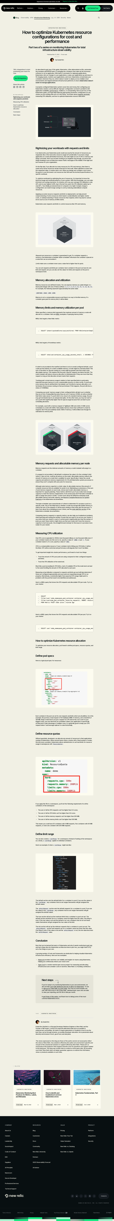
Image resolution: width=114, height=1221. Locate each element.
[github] (85, 1196)
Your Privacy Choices (59, 1212)
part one (48, 69)
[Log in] (83, 8)
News (69, 17)
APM (31, 17)
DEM (58, 17)
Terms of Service (6, 1212)
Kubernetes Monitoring (48, 1013)
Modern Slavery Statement (80, 1212)
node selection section (79, 509)
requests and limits (84, 94)
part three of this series (50, 996)
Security (63, 17)
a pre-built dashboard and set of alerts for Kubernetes (67, 986)
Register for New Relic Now (70, 1)
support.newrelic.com (64, 1046)
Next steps (16, 115)
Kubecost (41, 960)
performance (54, 90)
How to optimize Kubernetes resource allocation (20, 107)
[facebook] (90, 1196)
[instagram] (94, 1196)
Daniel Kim (60, 60)
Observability (25, 17)
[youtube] (77, 1196)
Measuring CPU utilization (21, 102)
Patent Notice (96, 1212)
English (110, 1212)
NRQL (58, 314)
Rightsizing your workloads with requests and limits (21, 98)
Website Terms (43, 1212)
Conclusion (16, 112)
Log (52, 17)
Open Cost (41, 965)
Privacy (32, 1212)
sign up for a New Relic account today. (55, 988)
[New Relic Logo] (8, 8)
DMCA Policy (20, 1212)
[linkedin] (72, 1196)
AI (55, 17)
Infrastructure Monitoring (42, 17)
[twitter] (81, 1196)
